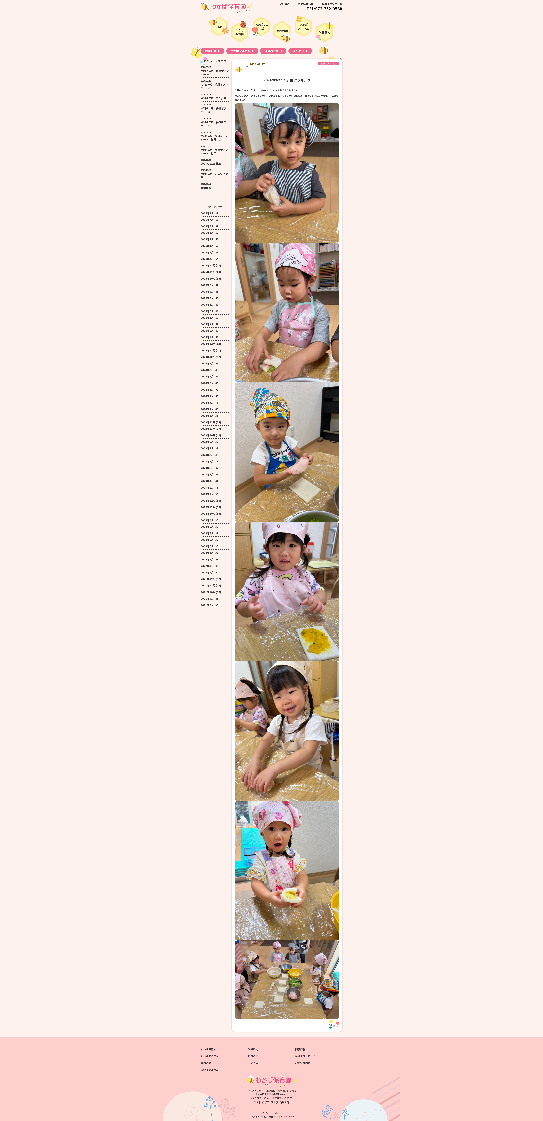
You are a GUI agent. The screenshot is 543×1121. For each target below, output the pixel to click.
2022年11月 (208, 507)
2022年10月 (208, 513)
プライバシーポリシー (271, 1113)
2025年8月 (207, 291)
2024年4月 (207, 396)
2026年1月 (207, 259)
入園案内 (253, 1049)
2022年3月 (207, 559)
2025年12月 (208, 265)
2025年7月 (207, 298)
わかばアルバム (240, 51)
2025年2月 (207, 330)
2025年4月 (207, 317)
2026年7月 (207, 219)
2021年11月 (208, 585)
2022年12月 (208, 500)
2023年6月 (207, 461)
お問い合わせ (305, 4)
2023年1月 (207, 494)
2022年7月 (207, 533)
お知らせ (210, 51)
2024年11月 (208, 350)
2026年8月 (207, 213)
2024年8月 (207, 370)
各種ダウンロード (332, 4)
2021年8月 (207, 605)
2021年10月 (208, 592)
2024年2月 (207, 409)
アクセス (285, 3)
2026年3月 (207, 246)
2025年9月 (207, 285)
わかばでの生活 (210, 1056)
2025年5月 (207, 311)
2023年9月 (207, 441)
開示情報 (300, 1049)
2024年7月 (207, 376)
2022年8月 (207, 526)
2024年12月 (208, 343)
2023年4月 (207, 474)
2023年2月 (207, 487)
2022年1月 (207, 572)
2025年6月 (207, 304)
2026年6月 (207, 226)
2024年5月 (207, 389)
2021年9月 (207, 598)
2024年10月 (208, 357)
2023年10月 (208, 435)
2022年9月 (207, 520)
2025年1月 (207, 337)
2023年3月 (207, 481)
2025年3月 (207, 324)
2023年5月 (207, 468)
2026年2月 (207, 252)
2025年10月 (208, 278)
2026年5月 (207, 232)
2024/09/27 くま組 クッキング (287, 79)
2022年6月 (207, 539)
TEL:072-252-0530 (324, 8)
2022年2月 (207, 566)
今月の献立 (271, 51)
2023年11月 (208, 428)
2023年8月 (207, 448)
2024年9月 (207, 363)
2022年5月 (207, 546)
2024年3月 (207, 402)
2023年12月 (208, 422)
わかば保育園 (208, 1049)
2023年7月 (207, 455)
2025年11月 (208, 272)
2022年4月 (207, 552)
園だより (298, 51)
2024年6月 (207, 383)
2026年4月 (207, 239)
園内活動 (206, 1063)
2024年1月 (207, 415)
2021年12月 (208, 579)
